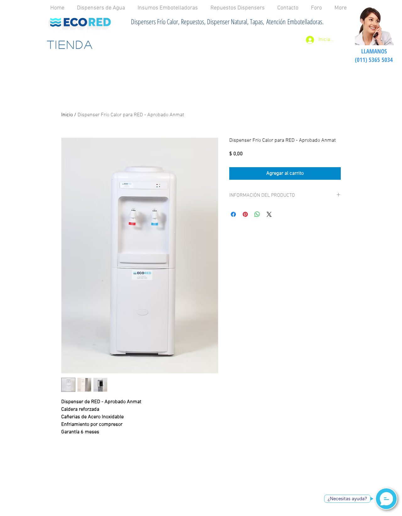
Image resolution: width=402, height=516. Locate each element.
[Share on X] (269, 214)
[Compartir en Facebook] (233, 214)
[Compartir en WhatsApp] (257, 214)
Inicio (67, 115)
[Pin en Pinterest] (245, 214)
